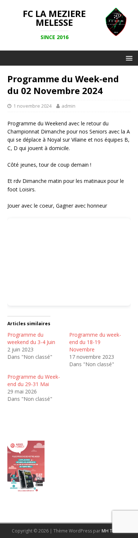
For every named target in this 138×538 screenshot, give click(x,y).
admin (68, 106)
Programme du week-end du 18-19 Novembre (95, 342)
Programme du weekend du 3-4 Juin (31, 338)
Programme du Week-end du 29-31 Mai (33, 380)
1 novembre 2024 (32, 106)
